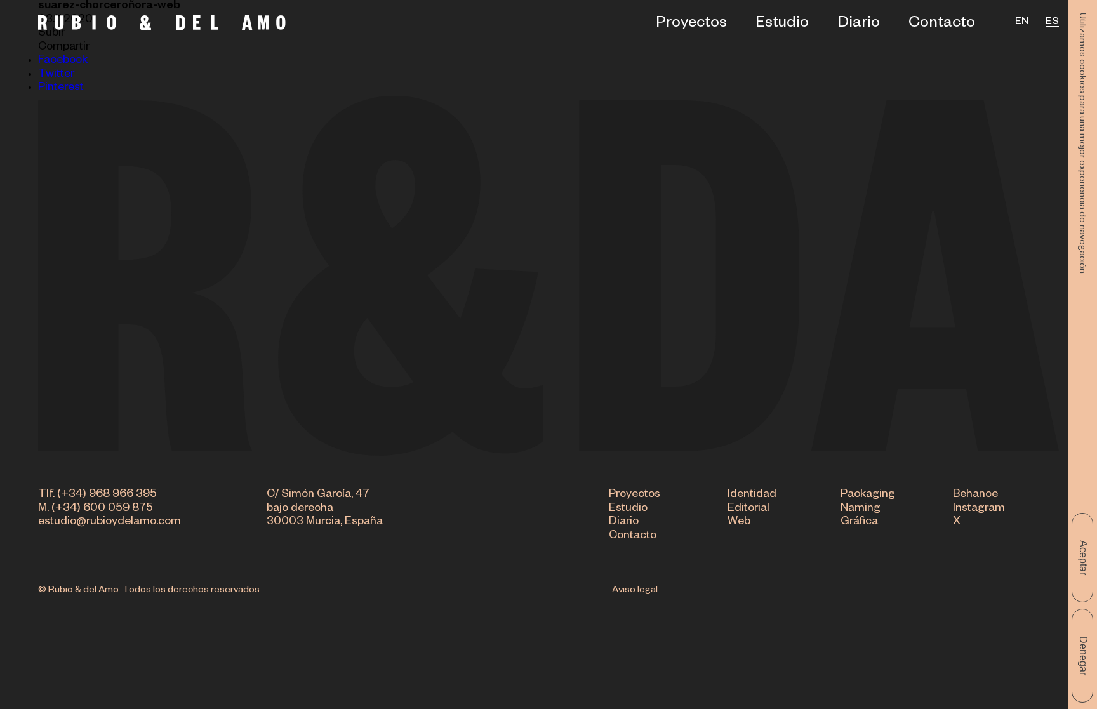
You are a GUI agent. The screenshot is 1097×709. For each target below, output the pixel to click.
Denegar (1083, 655)
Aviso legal (635, 591)
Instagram (979, 509)
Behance (975, 495)
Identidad (752, 495)
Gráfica (859, 523)
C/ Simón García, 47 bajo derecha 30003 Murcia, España (325, 509)
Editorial (748, 509)
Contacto (941, 25)
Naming (861, 509)
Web (739, 523)
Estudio (782, 25)
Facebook (63, 61)
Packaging (868, 495)
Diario (858, 25)
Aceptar (1083, 557)
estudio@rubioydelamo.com (109, 523)
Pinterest (61, 89)
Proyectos (691, 25)
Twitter (56, 75)
